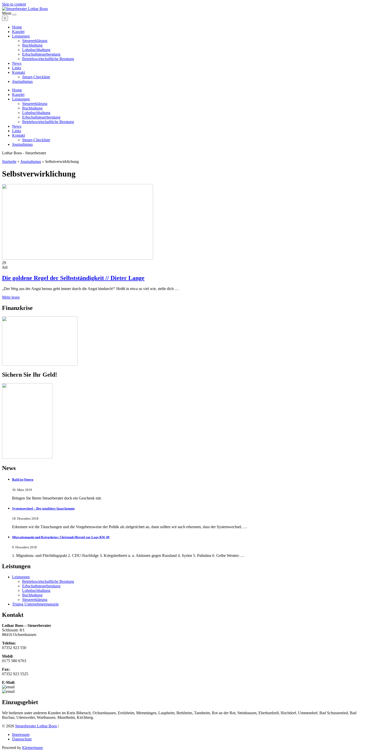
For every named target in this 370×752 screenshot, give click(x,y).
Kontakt (18, 72)
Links (16, 68)
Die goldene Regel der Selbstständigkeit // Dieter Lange (73, 278)
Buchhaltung (32, 45)
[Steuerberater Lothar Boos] (25, 9)
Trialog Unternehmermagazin (35, 604)
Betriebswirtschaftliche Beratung (48, 59)
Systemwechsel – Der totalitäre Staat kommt (43, 508)
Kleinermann (32, 747)
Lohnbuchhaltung (36, 50)
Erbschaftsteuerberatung (41, 54)
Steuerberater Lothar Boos (36, 726)
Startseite (9, 161)
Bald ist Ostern (22, 479)
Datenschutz (22, 739)
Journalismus (22, 81)
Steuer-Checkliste (36, 77)
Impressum (20, 734)
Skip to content (14, 4)
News (16, 63)
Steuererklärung (34, 41)
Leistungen (21, 36)
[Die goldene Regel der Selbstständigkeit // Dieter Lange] (77, 258)
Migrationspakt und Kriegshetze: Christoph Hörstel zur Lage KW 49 (60, 537)
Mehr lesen (11, 297)
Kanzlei (18, 31)
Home (17, 27)
